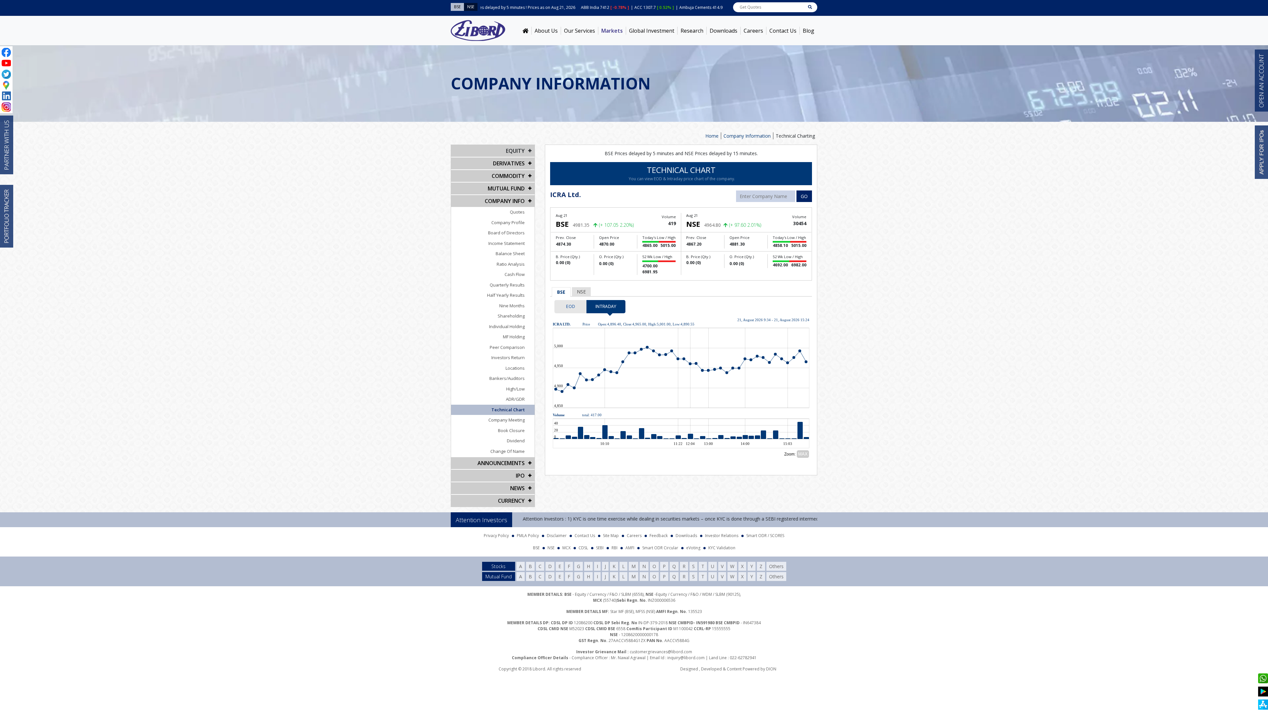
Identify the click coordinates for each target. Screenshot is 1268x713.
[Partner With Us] (6, 145)
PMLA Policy (528, 535)
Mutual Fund (506, 188)
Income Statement (506, 243)
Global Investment (651, 30)
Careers (753, 30)
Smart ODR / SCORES (765, 535)
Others (776, 566)
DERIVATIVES (509, 163)
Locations (515, 368)
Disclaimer (557, 535)
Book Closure (511, 430)
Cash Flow (515, 274)
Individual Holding (507, 326)
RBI (614, 548)
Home (712, 136)
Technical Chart (508, 410)
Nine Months (512, 306)
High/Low (515, 389)
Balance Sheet (510, 253)
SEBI (600, 548)
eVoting (693, 548)
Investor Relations (721, 535)
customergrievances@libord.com (661, 652)
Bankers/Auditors (507, 378)
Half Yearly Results (506, 295)
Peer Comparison (507, 347)
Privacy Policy (496, 535)
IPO (520, 475)
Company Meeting (506, 420)
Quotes (517, 212)
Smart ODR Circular (660, 548)
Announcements (501, 463)
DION (771, 669)
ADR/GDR (515, 399)
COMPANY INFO (505, 201)
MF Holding (514, 337)
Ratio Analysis (511, 264)
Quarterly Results (507, 285)
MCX (566, 548)
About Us (546, 30)
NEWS (517, 488)
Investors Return (508, 357)
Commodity (508, 176)
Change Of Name (507, 451)
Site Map (611, 535)
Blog (808, 30)
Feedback (659, 535)
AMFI (629, 548)
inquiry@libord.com (686, 658)
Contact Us (782, 30)
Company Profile (508, 222)
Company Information (747, 136)
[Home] (525, 31)
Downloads (723, 30)
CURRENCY (511, 500)
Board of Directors (506, 233)
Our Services (579, 30)
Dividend (516, 441)
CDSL (583, 548)
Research (692, 30)
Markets (612, 30)
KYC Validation (721, 548)
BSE (561, 292)
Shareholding (511, 316)
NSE (581, 292)
